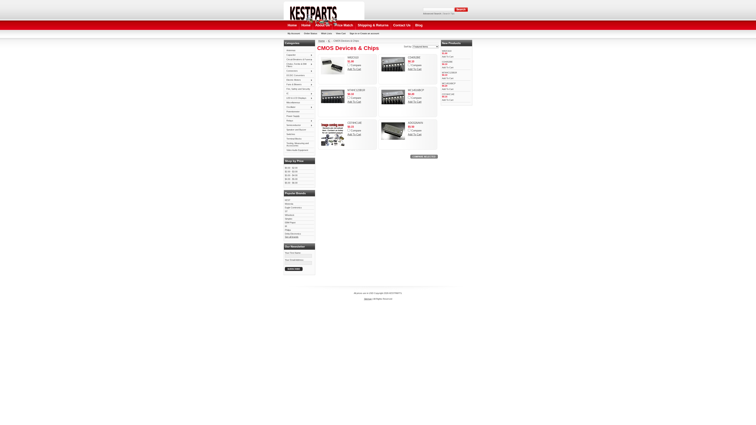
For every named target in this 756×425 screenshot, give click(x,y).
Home (321, 41)
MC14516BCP (416, 90)
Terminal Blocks (294, 139)
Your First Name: (293, 253)
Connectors (291, 71)
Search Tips (449, 13)
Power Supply (293, 116)
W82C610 (353, 57)
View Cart (341, 33)
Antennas (291, 50)
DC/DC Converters (295, 75)
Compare (356, 65)
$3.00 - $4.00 (291, 175)
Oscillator (290, 107)
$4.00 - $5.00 (291, 179)
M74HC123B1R (356, 90)
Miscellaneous (293, 102)
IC (287, 93)
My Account (294, 33)
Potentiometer (293, 111)
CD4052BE (414, 57)
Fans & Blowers (293, 84)
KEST (287, 200)
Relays (289, 120)
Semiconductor (293, 125)
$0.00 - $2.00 (291, 168)
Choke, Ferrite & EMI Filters (296, 65)
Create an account (369, 33)
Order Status (310, 33)
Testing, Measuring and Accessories (297, 144)
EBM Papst (290, 222)
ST (286, 211)
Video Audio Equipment (297, 150)
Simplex (288, 219)
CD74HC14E (354, 122)
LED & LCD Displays (295, 98)
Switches (290, 134)
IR (286, 226)
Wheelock (289, 215)
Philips (288, 230)
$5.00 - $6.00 (291, 183)
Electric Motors (293, 80)
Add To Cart (354, 69)
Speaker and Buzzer (296, 129)
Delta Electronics (293, 234)
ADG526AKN (415, 122)
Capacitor (290, 55)
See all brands (291, 237)
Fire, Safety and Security (298, 89)
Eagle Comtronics (293, 207)
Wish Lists (326, 33)
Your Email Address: (294, 260)
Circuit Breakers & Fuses (298, 59)
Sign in (353, 33)
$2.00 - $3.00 (291, 171)
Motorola (289, 204)
